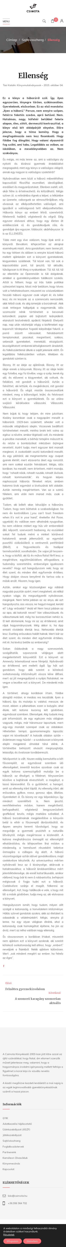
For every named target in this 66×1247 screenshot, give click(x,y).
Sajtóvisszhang (33, 40)
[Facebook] (4, 966)
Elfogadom (12, 1241)
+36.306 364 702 (17, 1203)
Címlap (11, 40)
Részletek (8, 1234)
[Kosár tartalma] (52, 21)
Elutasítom (32, 1241)
